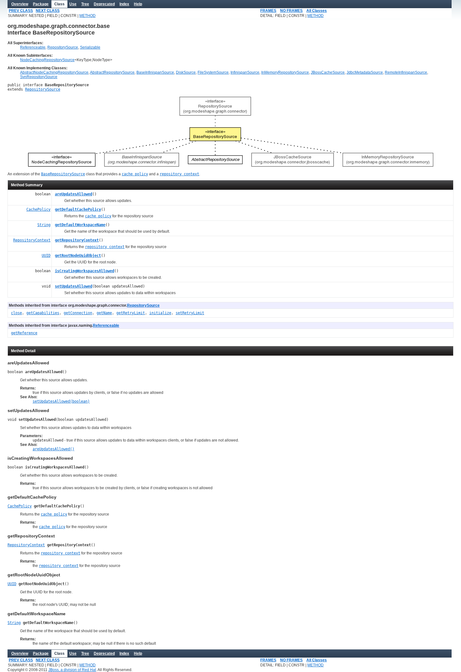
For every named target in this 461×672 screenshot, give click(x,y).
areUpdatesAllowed (73, 194)
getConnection (78, 313)
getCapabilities (42, 313)
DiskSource (186, 72)
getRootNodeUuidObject (78, 255)
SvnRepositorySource (38, 77)
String (43, 225)
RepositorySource (62, 47)
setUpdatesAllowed (73, 286)
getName (104, 313)
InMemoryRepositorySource (285, 72)
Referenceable (32, 47)
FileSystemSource (213, 72)
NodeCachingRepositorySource (47, 60)
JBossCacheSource (328, 72)
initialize (160, 313)
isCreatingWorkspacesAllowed (84, 271)
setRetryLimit (190, 313)
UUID (46, 255)
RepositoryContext (31, 240)
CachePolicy (38, 209)
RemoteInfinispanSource (406, 72)
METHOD (87, 15)
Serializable (90, 47)
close (16, 313)
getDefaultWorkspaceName (80, 225)
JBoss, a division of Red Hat (72, 670)
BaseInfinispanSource (155, 72)
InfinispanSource (244, 72)
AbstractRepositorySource (112, 72)
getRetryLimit (130, 313)
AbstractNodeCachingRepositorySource (54, 72)
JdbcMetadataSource (365, 72)
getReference (24, 333)
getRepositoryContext (77, 240)
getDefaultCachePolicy (78, 209)
